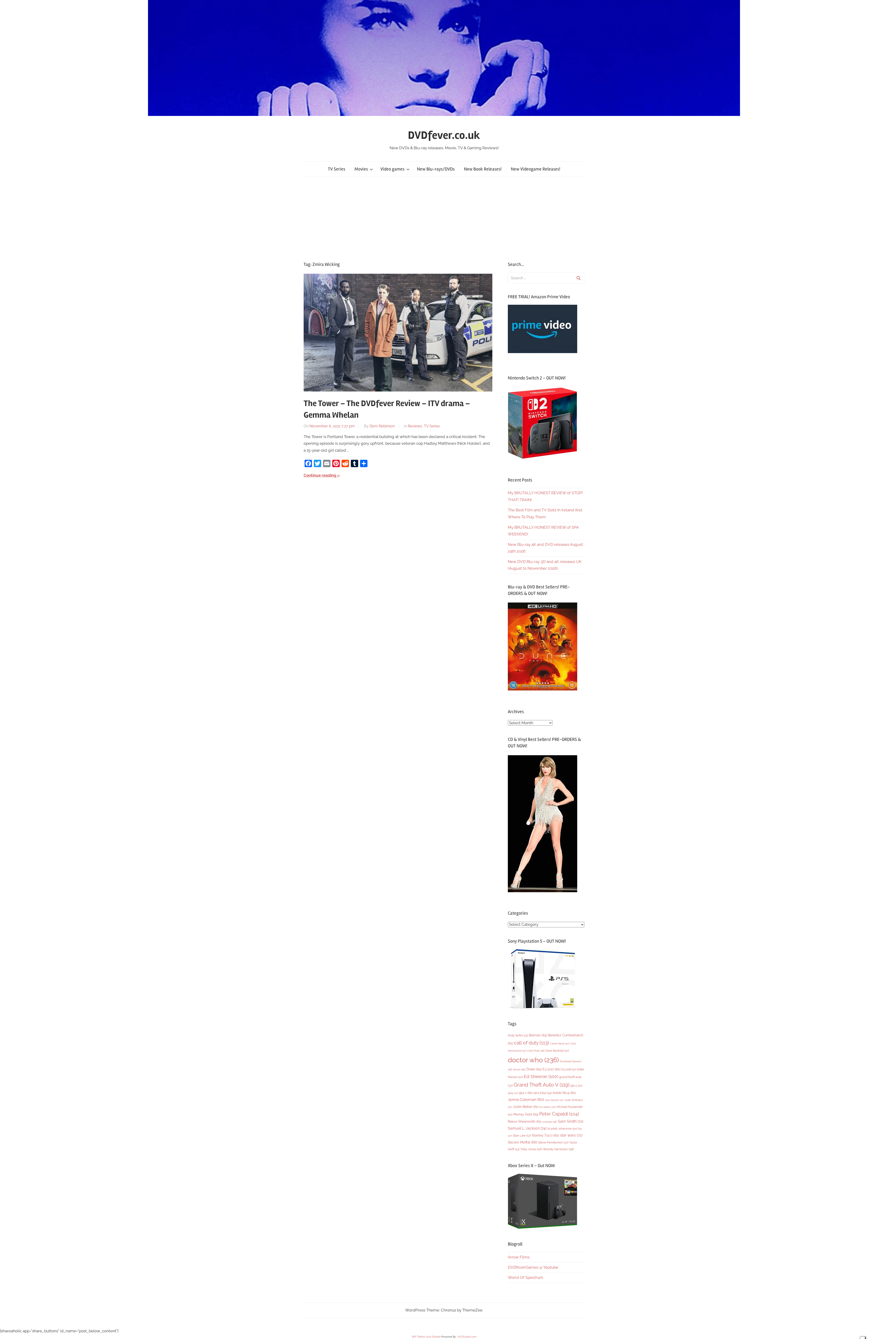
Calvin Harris (559, 1043)
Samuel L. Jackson (527, 1128)
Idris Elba (542, 1093)
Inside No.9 (564, 1093)
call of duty (531, 1043)
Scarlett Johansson (562, 1128)
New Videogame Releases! (535, 169)
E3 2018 (568, 1069)
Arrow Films (519, 1257)
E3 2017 (552, 1069)
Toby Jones (531, 1149)
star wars (571, 1135)
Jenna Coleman (526, 1099)
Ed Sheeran (541, 1076)
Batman (538, 1035)
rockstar (549, 1121)
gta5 (513, 1093)
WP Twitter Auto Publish (426, 1336)
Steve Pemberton (553, 1142)
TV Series (336, 169)
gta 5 (576, 1085)
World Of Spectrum (525, 1277)
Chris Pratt (536, 1050)
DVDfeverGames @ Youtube (533, 1267)
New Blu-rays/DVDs (436, 169)
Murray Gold (525, 1114)
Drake (534, 1069)
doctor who (533, 1060)
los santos (547, 1107)
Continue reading (320, 475)
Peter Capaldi (559, 1114)
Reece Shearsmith (524, 1121)
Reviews (415, 426)
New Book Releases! (483, 169)
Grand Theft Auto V (542, 1085)
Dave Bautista (557, 1050)
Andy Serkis (518, 1035)
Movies (361, 169)
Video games (392, 169)
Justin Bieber (525, 1107)
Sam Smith (570, 1121)
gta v (526, 1093)
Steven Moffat (522, 1142)
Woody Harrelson (558, 1149)
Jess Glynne (554, 1100)
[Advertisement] (444, 219)
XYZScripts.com (467, 1336)
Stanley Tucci (545, 1135)
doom (519, 1069)
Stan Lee (522, 1135)
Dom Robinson (382, 426)
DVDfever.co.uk (444, 135)
